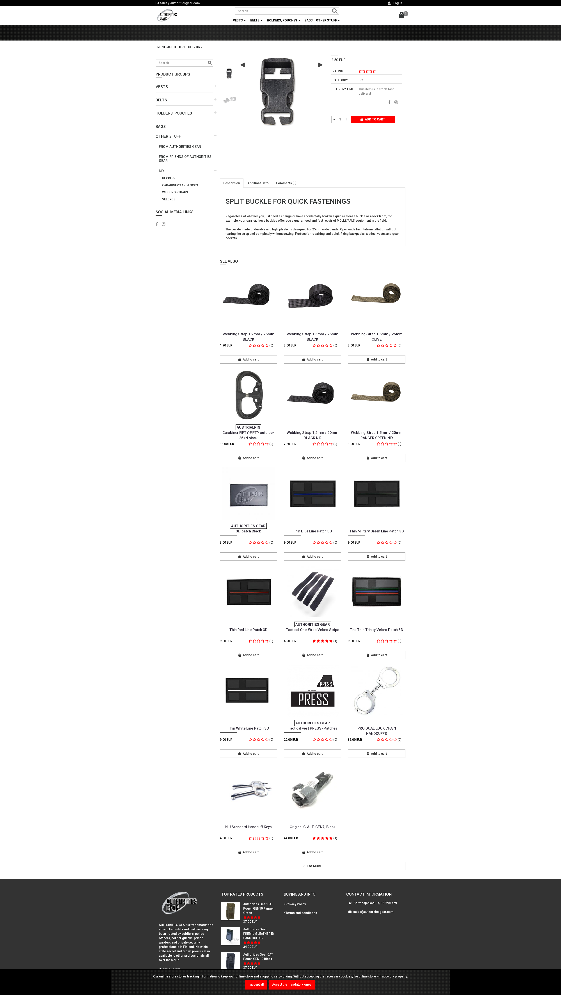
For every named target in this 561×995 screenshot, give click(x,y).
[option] (229, 72)
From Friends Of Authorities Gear (185, 159)
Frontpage (164, 47)
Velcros (169, 199)
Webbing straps (175, 192)
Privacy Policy (296, 904)
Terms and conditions (301, 913)
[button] (184, 86)
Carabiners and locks (180, 185)
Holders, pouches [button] (282, 20)
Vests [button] (238, 20)
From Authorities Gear (180, 147)
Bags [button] (309, 20)
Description (231, 183)
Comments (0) (286, 183)
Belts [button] (255, 20)
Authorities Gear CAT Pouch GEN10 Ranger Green (258, 908)
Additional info (258, 183)
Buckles (168, 178)
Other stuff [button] (326, 20)
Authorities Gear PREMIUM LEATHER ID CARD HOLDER (258, 934)
